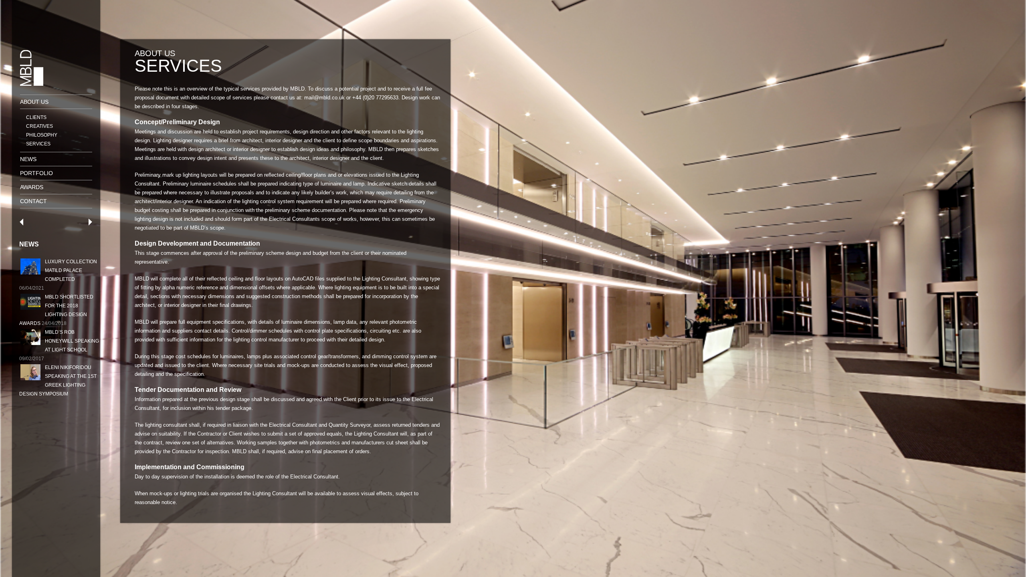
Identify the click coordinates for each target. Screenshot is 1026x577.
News (28, 159)
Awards (31, 187)
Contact (33, 201)
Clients (36, 117)
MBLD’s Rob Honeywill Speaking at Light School (72, 341)
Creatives (39, 126)
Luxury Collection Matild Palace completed (71, 270)
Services (38, 144)
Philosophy (41, 135)
